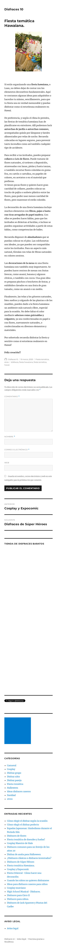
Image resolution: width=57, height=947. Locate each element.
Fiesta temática (42, 359)
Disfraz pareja (14, 780)
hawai (7, 365)
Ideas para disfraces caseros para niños (27, 884)
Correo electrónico (16, 450)
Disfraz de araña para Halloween (24, 854)
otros (6, 362)
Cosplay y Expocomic (18, 869)
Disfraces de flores (16, 835)
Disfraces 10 (13, 9)
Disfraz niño (13, 776)
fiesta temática (40, 362)
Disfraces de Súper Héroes (20, 861)
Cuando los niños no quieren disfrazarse (28, 880)
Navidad (11, 795)
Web (6, 463)
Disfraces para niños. (18, 899)
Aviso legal (12, 928)
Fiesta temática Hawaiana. (21, 865)
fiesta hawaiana (26, 362)
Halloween (12, 787)
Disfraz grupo (14, 773)
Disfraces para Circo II (18, 895)
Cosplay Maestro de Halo (20, 843)
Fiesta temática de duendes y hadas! (26, 839)
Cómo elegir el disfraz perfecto (23, 824)
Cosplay (11, 769)
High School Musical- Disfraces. (23, 891)
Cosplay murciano (16, 888)
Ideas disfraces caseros (19, 791)
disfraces (14, 362)
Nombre (9, 436)
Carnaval (11, 765)
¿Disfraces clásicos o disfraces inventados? (29, 858)
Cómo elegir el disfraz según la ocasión (27, 821)
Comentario (12, 396)
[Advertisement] (18, 731)
